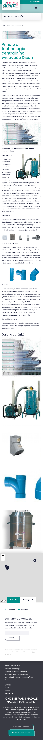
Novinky (7, 691)
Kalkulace (8, 680)
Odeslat (12, 637)
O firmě (7, 688)
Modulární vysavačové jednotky (16, 674)
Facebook (12, 609)
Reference (9, 693)
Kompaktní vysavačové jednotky (16, 671)
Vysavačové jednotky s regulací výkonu (19, 677)
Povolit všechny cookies (21, 733)
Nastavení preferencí (21, 726)
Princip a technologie (15, 25)
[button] (7, 568)
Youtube (24, 609)
